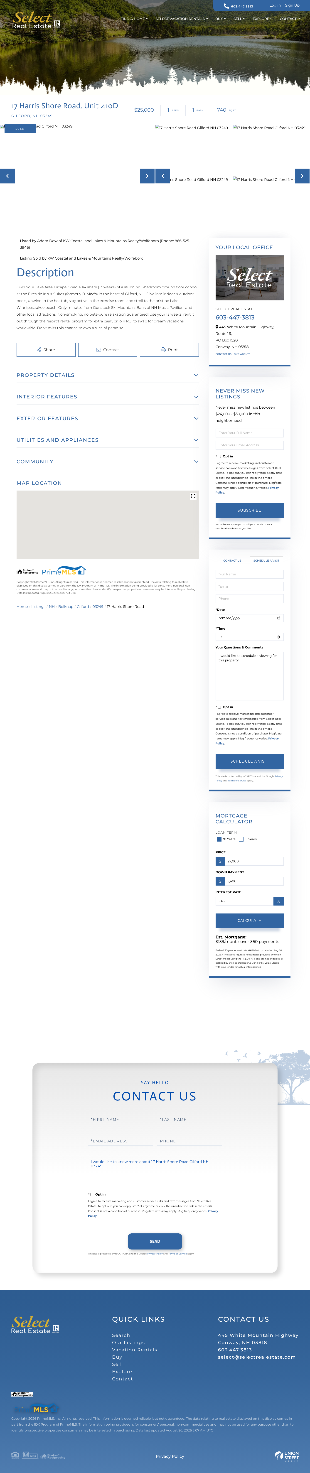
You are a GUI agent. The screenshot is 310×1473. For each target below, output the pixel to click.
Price (221, 852)
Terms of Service (237, 780)
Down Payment (230, 872)
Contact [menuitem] (288, 19)
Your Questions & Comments (239, 647)
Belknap (66, 607)
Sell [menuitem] (238, 19)
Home (22, 607)
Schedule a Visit (266, 560)
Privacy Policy (155, 1253)
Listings (38, 607)
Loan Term (226, 832)
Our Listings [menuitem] (128, 1342)
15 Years (250, 839)
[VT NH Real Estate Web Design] (287, 1456)
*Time (220, 628)
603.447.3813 (242, 6)
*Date (220, 610)
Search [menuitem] (121, 1335)
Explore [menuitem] (261, 19)
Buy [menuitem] (219, 19)
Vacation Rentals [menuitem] (134, 1350)
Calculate (249, 920)
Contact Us (224, 354)
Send (155, 1241)
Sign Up (292, 5)
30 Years (229, 839)
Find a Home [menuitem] (133, 19)
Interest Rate (228, 892)
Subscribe (249, 510)
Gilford (83, 607)
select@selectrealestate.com (257, 1357)
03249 (97, 607)
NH (52, 607)
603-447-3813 (235, 317)
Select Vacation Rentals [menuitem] (180, 19)
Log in (275, 5)
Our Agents (242, 354)
